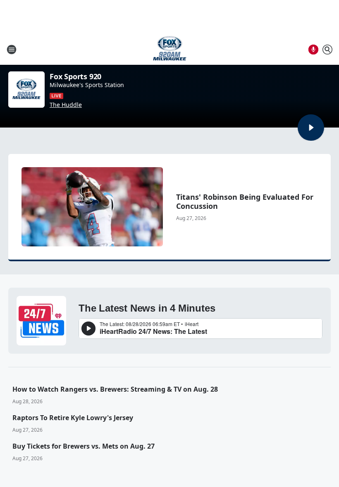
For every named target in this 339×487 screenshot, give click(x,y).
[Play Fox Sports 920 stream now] (26, 89)
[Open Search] (327, 49)
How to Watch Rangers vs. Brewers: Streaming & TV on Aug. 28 (115, 389)
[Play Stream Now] (311, 127)
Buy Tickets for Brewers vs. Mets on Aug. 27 (83, 446)
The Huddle (66, 105)
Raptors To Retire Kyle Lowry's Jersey (72, 417)
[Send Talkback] (313, 49)
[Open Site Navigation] (12, 49)
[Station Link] (169, 49)
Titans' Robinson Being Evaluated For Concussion (244, 201)
